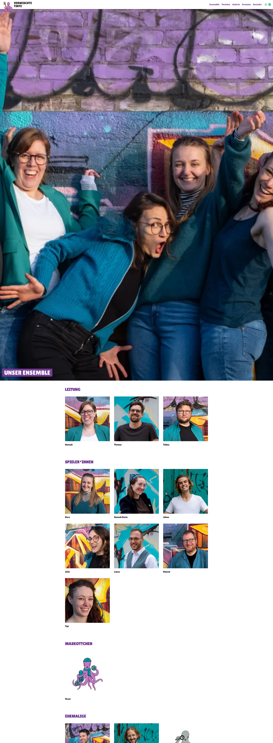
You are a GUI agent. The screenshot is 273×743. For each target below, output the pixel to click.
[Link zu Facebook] (270, 4)
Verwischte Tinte (23, 4)
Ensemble (214, 4)
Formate (246, 4)
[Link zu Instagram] (266, 4)
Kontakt (257, 4)
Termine (226, 4)
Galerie (236, 4)
